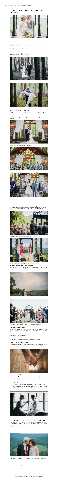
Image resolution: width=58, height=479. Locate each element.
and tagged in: (12, 462)
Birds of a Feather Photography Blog (25, 476)
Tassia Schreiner (23, 465)
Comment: (28, 465)
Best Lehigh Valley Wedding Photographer (19, 462)
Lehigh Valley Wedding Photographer (21, 463)
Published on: (12, 465)
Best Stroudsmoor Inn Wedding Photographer (31, 462)
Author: (20, 465)
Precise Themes (41, 476)
